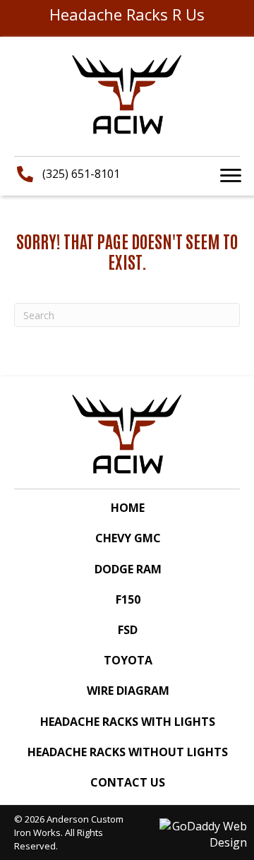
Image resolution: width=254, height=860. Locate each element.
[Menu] (230, 176)
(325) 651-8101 (81, 173)
